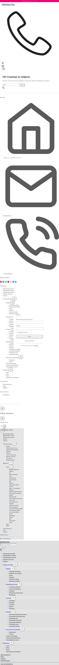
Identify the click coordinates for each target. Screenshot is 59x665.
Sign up (36, 345)
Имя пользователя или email (24, 319)
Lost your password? (29, 340)
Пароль (18, 325)
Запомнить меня (22, 332)
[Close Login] (2, 408)
